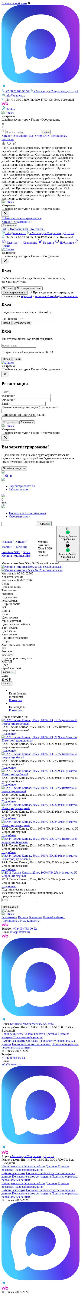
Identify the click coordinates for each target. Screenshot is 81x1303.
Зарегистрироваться (14, 292)
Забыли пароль (18, 489)
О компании (20, 135)
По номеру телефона (29, 288)
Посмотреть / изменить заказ (27, 513)
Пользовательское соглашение (31, 1044)
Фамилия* (8, 395)
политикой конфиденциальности (56, 296)
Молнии (7, 547)
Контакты (8, 139)
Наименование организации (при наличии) (29, 407)
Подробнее (9, 733)
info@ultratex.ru (16, 233)
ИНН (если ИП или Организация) (23, 414)
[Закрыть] (5, 261)
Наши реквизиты (13, 1034)
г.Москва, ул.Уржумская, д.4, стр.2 (52, 233)
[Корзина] (14, 144)
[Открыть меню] (3, 124)
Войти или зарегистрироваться (21, 218)
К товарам (15, 700)
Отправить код (22, 322)
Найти (45, 132)
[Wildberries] (5, 936)
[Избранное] (9, 144)
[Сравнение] (4, 144)
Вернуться (27, 422)
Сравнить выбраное (14, 3)
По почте (8, 288)
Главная (7, 541)
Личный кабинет (54, 917)
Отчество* (8, 399)
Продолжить (10, 422)
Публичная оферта (13, 1040)
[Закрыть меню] (5, 213)
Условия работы (34, 1034)
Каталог (7, 135)
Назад (6, 322)
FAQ (46, 135)
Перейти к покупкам (14, 468)
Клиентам (36, 135)
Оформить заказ (19, 516)
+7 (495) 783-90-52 (25, 928)
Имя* (5, 391)
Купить (7, 683)
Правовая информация (28, 1037)
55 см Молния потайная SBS (16, 554)
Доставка (51, 1034)
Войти (17, 359)
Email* (6, 403)
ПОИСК (43, 524)
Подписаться (10, 907)
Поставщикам (58, 135)
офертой (26, 296)
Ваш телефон (10, 318)
